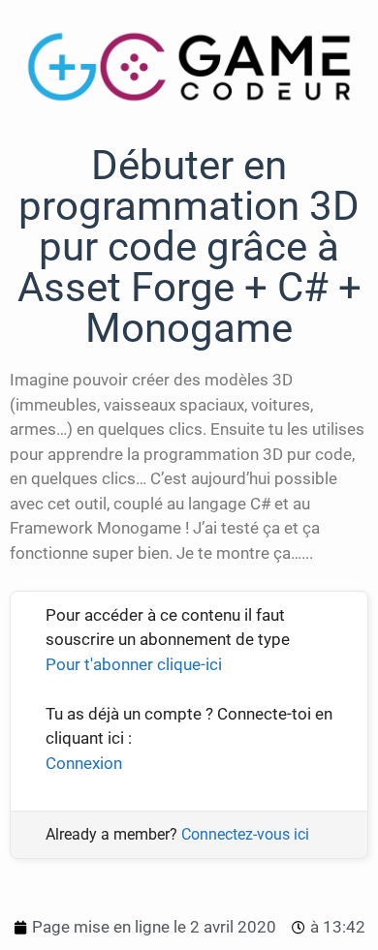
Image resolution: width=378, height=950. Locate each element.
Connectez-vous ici (245, 834)
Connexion (84, 763)
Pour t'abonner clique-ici (134, 664)
